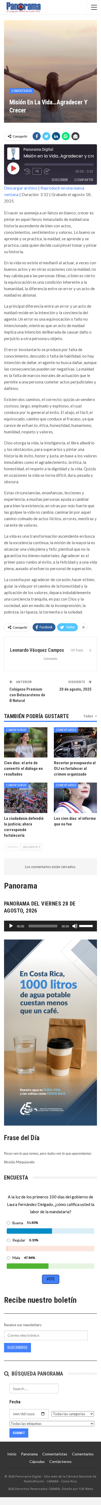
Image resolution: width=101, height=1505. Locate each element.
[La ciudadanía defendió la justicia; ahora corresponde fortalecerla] (25, 798)
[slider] (86, 925)
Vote (51, 1279)
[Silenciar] (75, 926)
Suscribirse (17, 1347)
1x (37, 171)
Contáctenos (60, 1461)
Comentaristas (54, 1454)
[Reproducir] (11, 926)
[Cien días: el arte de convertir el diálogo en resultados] (25, 742)
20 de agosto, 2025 (75, 689)
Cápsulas (37, 1461)
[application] (50, 926)
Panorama (29, 1454)
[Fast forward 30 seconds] (47, 171)
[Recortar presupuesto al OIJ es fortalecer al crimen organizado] (75, 742)
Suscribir (60, 179)
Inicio (11, 1454)
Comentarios (21, 91)
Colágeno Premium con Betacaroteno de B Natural (27, 695)
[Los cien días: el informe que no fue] (75, 798)
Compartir (83, 179)
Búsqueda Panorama (36, 1373)
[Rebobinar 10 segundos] (27, 171)
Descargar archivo (20, 188)
